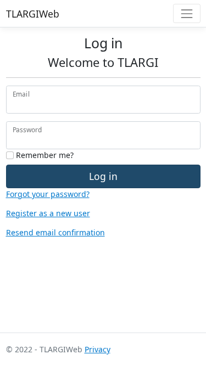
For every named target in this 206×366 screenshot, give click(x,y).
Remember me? (44, 155)
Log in (103, 176)
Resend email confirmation (55, 232)
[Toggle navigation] (186, 13)
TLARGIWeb (32, 13)
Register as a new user (48, 213)
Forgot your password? (48, 194)
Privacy (97, 349)
